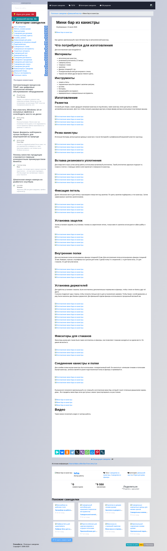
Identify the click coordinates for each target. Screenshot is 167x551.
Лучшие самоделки (58, 5)
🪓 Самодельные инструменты (23, 49)
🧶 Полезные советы (19, 75)
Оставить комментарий (62, 540)
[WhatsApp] (87, 452)
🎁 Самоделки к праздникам (22, 60)
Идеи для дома (139, 475)
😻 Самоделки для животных (22, 62)
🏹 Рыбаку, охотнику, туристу (22, 35)
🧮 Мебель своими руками (21, 29)
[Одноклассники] (67, 452)
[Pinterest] (97, 452)
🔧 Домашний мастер (19, 55)
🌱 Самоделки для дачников (22, 33)
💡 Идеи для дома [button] (23, 14)
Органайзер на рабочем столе (65, 510)
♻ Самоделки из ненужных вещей (24, 42)
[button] (151, 5)
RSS (141, 545)
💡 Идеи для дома (18, 31)
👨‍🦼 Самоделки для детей (20, 66)
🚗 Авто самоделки (19, 27)
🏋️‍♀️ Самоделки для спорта (21, 64)
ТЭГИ (72, 5)
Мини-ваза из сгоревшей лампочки (117, 529)
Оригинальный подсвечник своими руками (145, 531)
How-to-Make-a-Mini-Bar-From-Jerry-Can (83, 463)
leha (76, 473)
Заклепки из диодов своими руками (118, 510)
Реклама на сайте (132, 545)
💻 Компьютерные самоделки (22, 68)
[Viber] (82, 452)
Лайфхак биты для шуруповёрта (66, 529)
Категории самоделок (88, 5)
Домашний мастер (74, 13)
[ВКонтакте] (62, 452)
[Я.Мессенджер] (57, 452)
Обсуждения (106, 5)
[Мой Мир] (92, 452)
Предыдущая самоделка (101, 459)
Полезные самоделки (58, 13)
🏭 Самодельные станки (20, 46)
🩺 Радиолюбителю (19, 44)
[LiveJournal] (102, 452)
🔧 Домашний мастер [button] (25, 19)
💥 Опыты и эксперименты (21, 73)
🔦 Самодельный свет (20, 53)
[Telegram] (72, 452)
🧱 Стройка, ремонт (19, 38)
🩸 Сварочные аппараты (21, 51)
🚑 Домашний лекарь (19, 71)
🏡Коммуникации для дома (21, 40)
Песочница (149, 545)
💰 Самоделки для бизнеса (21, 57)
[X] (77, 452)
